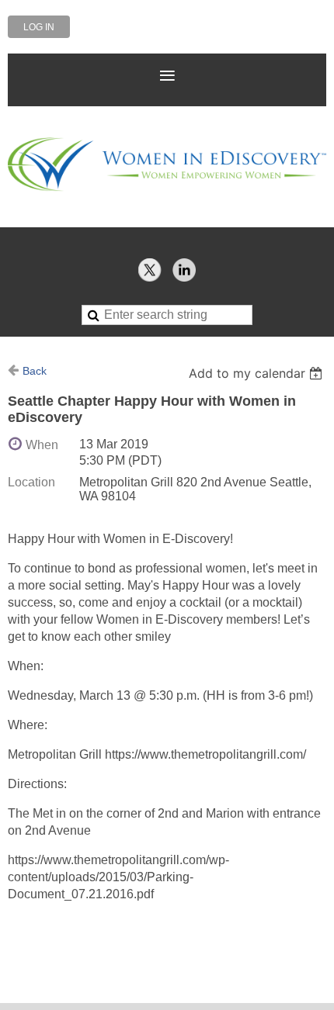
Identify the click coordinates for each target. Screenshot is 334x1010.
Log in (38, 27)
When (42, 444)
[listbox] (257, 373)
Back (35, 371)
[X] (150, 270)
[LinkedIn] (184, 270)
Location (31, 482)
